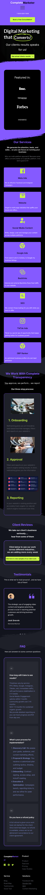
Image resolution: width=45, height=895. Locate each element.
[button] (22, 7)
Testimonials (9, 886)
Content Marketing (29, 889)
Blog (5, 881)
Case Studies (27, 869)
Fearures (25, 864)
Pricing (25, 866)
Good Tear (8, 889)
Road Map (8, 883)
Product (25, 861)
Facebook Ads (27, 881)
